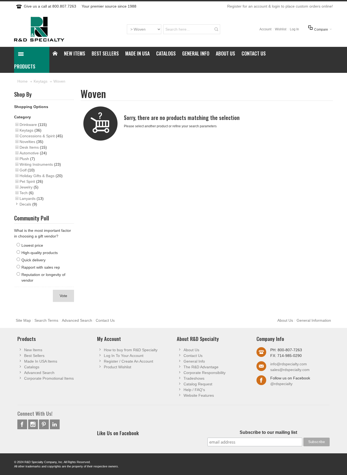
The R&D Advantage (201, 367)
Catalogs (31, 367)
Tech (24, 193)
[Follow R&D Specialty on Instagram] (33, 424)
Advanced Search (77, 320)
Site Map (23, 320)
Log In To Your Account (123, 355)
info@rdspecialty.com (288, 364)
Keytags (26, 130)
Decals (25, 204)
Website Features (199, 395)
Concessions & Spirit (37, 136)
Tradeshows (194, 378)
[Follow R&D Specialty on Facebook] (22, 424)
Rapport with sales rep (40, 267)
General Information (314, 320)
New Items (33, 350)
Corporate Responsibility (205, 372)
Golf (23, 170)
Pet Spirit (27, 181)
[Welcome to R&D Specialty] (39, 29)
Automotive (29, 153)
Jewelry (26, 187)
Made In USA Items (40, 361)
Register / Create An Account (128, 361)
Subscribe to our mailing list (268, 432)
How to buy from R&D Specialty (131, 350)
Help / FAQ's (194, 390)
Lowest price (32, 245)
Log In (294, 29)
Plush (24, 159)
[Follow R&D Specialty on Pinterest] (44, 424)
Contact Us (105, 320)
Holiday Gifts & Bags (37, 176)
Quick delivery (33, 260)
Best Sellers (34, 355)
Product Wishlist (117, 367)
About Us (285, 320)
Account (265, 29)
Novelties (27, 141)
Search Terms (46, 320)
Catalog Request (198, 384)
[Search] (216, 29)
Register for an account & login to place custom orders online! (280, 6)
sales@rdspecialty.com (290, 369)
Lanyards (28, 198)
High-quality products (39, 252)
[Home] (55, 53)
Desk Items (29, 147)
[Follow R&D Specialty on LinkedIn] (55, 424)
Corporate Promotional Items (49, 378)
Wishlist (280, 29)
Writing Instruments (36, 164)
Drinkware (28, 124)
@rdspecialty (281, 384)
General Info (194, 361)
